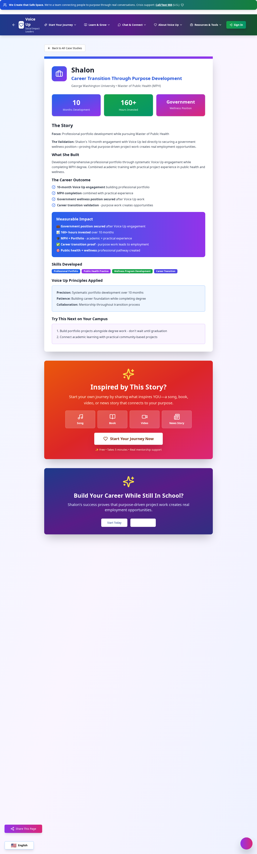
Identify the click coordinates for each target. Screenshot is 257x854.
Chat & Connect (132, 25)
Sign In (238, 25)
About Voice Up (168, 25)
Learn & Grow (97, 25)
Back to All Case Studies (67, 48)
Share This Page (26, 828)
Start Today (114, 522)
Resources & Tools (206, 25)
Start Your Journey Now (132, 438)
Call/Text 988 (164, 5)
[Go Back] (13, 25)
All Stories (143, 522)
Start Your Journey (61, 25)
